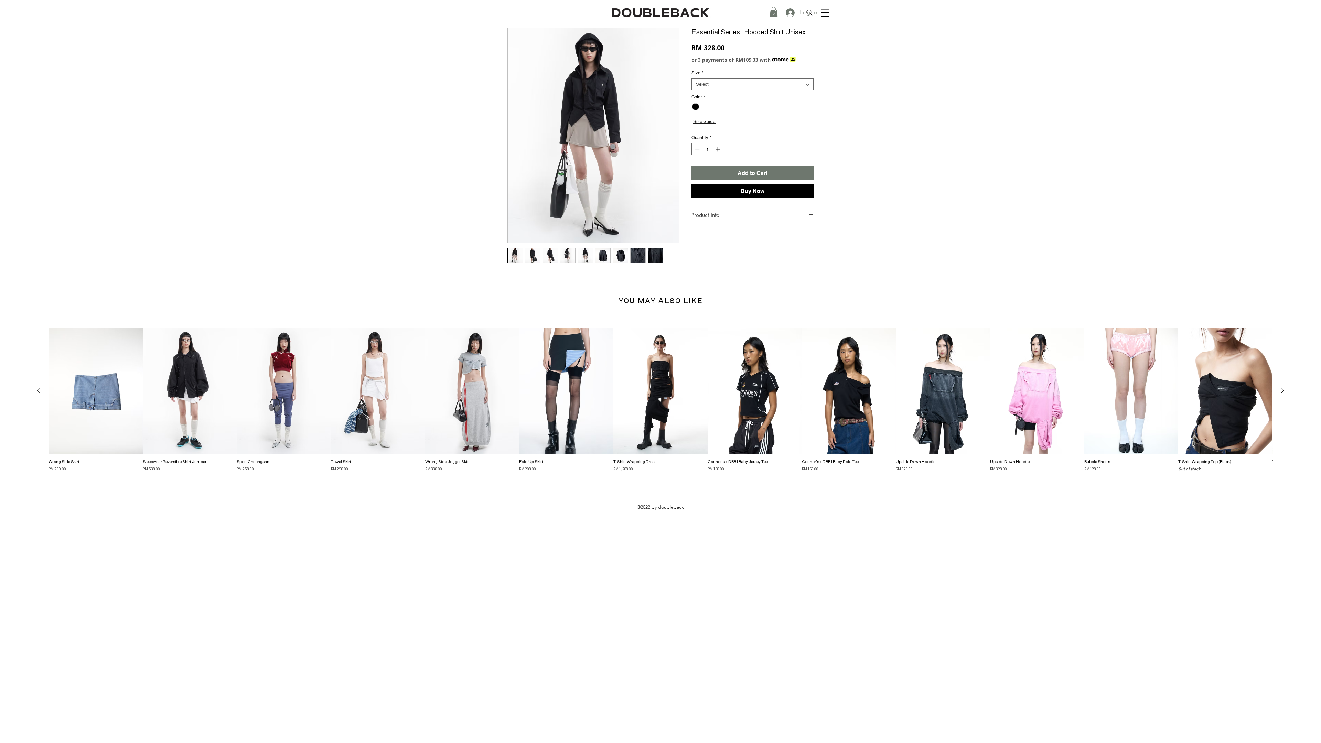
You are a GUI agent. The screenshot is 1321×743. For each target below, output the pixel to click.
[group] (660, 400)
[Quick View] (96, 391)
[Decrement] (696, 149)
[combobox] (752, 84)
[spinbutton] (707, 149)
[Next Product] (1282, 391)
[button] (774, 12)
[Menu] (825, 13)
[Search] (809, 13)
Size (697, 72)
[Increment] (718, 149)
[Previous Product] (38, 391)
